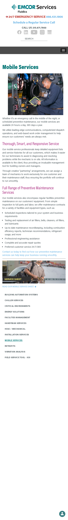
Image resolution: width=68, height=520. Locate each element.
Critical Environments (17, 306)
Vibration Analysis (15, 351)
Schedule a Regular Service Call (34, 22)
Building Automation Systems (21, 294)
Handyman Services (15, 323)
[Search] (21, 36)
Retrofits (10, 346)
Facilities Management (17, 317)
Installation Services (17, 334)
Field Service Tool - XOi (17, 357)
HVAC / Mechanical (15, 329)
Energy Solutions (15, 311)
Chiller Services (14, 300)
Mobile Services (14, 340)
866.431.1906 (54, 17)
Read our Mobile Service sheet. (18, 286)
